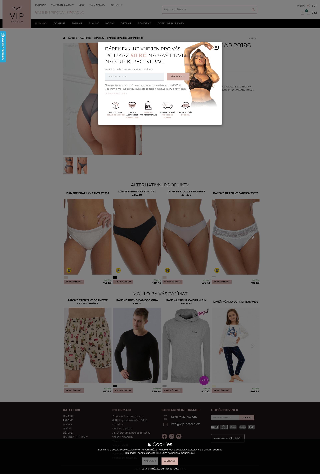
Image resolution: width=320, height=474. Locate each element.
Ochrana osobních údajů (116, 94)
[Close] (216, 47)
